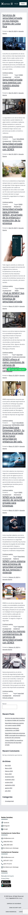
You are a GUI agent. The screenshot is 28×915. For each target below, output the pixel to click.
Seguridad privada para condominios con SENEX (12, 146)
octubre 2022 (9, 782)
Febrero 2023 (9, 771)
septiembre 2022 (10, 785)
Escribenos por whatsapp (10, 867)
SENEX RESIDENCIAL (11, 911)
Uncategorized (6, 77)
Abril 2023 (8, 765)
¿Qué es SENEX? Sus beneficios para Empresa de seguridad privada (13, 297)
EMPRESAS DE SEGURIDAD (14, 903)
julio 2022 (8, 791)
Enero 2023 (8, 774)
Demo (23, 4)
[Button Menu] (11, 3)
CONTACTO (22, 911)
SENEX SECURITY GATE (15, 907)
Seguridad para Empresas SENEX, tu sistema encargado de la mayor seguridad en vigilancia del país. (13, 434)
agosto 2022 (8, 788)
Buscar (4, 704)
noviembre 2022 (9, 779)
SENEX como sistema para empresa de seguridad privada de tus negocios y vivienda (13, 567)
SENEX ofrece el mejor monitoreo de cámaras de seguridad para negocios (13, 365)
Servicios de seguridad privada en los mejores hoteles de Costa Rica (12, 21)
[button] (16, 369)
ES (17, 4)
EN (15, 4)
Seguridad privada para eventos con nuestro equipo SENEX (12, 84)
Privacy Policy (5, 878)
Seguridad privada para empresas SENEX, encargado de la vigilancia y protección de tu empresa (12, 216)
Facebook (6, 822)
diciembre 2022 (9, 777)
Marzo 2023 (8, 768)
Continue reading (7, 73)
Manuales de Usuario (7, 876)
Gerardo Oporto (7, 579)
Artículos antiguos (7, 698)
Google (5, 829)
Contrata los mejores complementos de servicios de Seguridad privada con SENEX (13, 637)
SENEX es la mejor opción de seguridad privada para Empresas (13, 501)
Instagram (6, 826)
